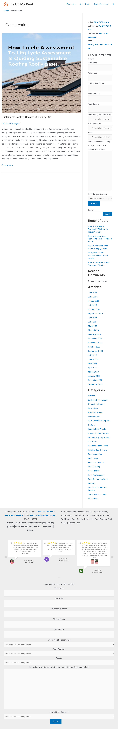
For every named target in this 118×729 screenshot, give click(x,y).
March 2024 (93, 330)
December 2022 (95, 380)
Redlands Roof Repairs (98, 446)
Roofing (91, 483)
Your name (92, 62)
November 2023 (95, 343)
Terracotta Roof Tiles (97, 494)
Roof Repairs (93, 471)
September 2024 (95, 313)
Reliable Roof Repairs (97, 450)
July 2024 (92, 318)
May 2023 (92, 363)
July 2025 (92, 305)
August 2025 (93, 301)
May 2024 (92, 326)
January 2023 (94, 376)
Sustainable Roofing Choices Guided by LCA (27, 117)
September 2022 (95, 384)
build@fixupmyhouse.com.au (42, 515)
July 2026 (92, 293)
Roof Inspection (95, 454)
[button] (75, 4)
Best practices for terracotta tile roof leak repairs (98, 255)
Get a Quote (84, 4)
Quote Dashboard (101, 4)
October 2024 (94, 309)
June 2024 (93, 322)
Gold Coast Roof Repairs (98, 421)
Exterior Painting (95, 412)
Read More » (7, 165)
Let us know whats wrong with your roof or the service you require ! (99, 145)
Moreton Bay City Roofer (99, 437)
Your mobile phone (96, 83)
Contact (70, 4)
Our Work (92, 442)
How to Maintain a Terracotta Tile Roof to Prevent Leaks (98, 229)
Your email (92, 73)
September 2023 (95, 351)
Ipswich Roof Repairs (97, 429)
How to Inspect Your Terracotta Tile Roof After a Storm (100, 239)
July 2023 (92, 355)
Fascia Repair (94, 416)
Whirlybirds (93, 498)
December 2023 (95, 338)
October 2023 (94, 347)
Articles (5, 123)
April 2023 (92, 368)
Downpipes (93, 408)
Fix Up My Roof (21, 4)
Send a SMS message (13, 515)
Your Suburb (93, 104)
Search (91, 210)
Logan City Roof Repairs (98, 433)
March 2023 (93, 372)
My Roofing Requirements (99, 114)
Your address (93, 94)
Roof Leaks (93, 458)
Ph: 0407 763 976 (45, 512)
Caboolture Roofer (96, 404)
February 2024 (94, 334)
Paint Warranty (94, 123)
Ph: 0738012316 (101, 22)
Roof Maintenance (96, 462)
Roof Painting (94, 467)
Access (91, 132)
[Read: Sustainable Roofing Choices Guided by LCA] (41, 73)
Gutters (91, 425)
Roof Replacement (96, 475)
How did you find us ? (97, 194)
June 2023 (93, 359)
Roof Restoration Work (98, 479)
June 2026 (93, 297)
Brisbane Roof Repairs (97, 400)
